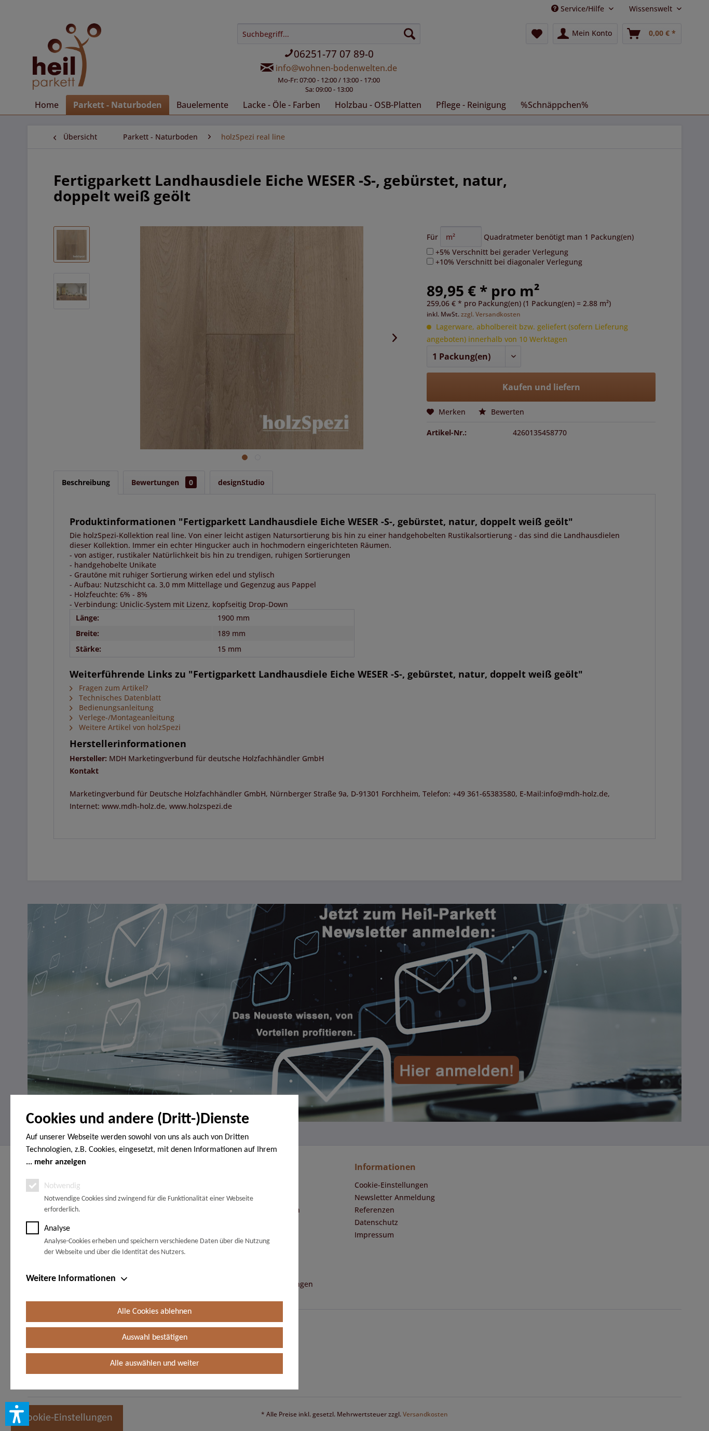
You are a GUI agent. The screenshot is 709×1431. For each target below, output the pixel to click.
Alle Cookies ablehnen (154, 1312)
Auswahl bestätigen (154, 1337)
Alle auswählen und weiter (154, 1363)
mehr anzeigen (60, 1162)
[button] (17, 1414)
